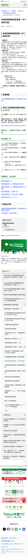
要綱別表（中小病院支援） (10, 213)
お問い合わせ (4, 538)
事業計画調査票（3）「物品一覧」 (10, 191)
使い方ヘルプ (18, 543)
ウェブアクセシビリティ (7, 543)
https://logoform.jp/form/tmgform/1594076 (13, 125)
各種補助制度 (6, 415)
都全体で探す (24, 1)
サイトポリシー (13, 538)
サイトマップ (4, 546)
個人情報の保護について (7, 541)
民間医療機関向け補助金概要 (10, 304)
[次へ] (24, 486)
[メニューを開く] (25, 5)
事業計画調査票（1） (6, 181)
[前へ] (4, 486)
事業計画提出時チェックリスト (9, 197)
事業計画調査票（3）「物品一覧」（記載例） (12, 194)
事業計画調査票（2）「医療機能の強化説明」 (12, 184)
